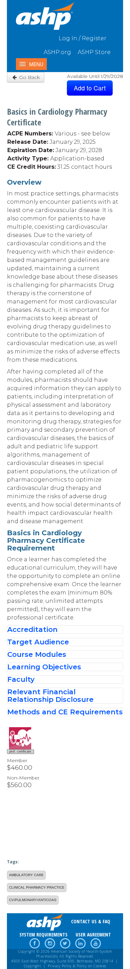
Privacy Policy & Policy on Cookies (77, 965)
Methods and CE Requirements (65, 712)
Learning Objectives (44, 667)
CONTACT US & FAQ (90, 921)
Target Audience (38, 642)
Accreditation (32, 629)
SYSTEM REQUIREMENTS (43, 934)
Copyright (32, 965)
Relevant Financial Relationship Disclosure (50, 696)
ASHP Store (94, 52)
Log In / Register (82, 38)
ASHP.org (57, 52)
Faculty (21, 679)
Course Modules (36, 654)
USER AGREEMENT (93, 934)
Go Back (29, 77)
